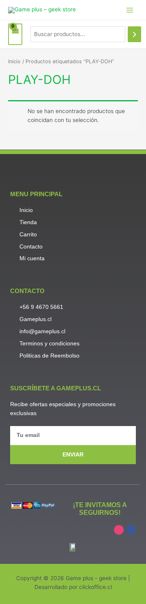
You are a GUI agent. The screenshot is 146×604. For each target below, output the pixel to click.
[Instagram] (119, 530)
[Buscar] (135, 34)
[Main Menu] (130, 10)
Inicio (14, 61)
